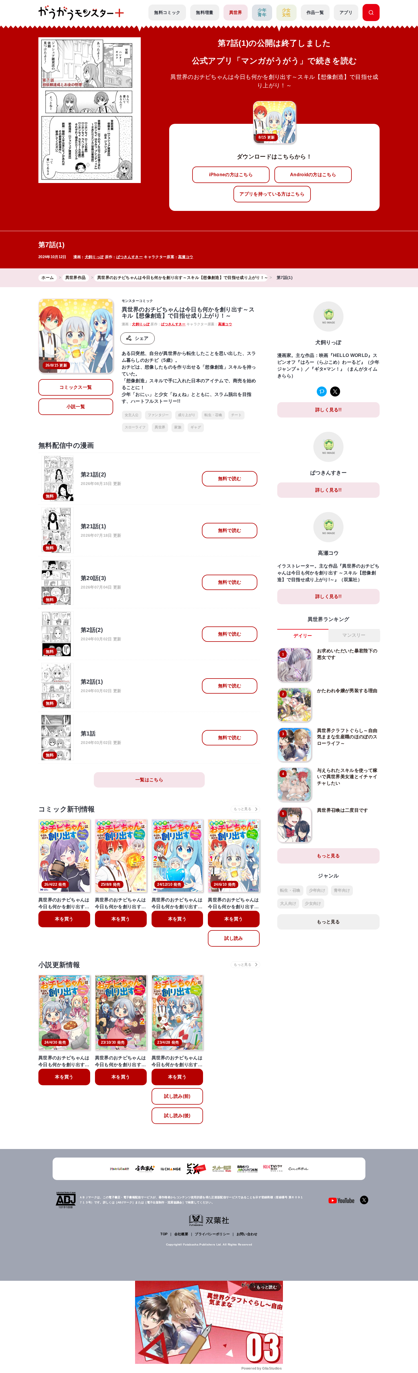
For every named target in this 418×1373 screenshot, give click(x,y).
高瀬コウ (185, 257)
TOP (163, 1234)
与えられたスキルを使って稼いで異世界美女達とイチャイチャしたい (347, 777)
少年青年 (262, 12)
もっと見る (328, 855)
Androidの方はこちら (313, 174)
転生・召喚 (213, 415)
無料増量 (204, 12)
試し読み (233, 938)
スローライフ (135, 427)
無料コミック (167, 12)
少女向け (313, 903)
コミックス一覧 (75, 387)
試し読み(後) (177, 1115)
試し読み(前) (177, 1096)
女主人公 (132, 415)
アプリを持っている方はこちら (271, 194)
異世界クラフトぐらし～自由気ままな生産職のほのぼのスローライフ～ (347, 737)
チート (236, 415)
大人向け (288, 903)
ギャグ (196, 427)
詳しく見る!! (328, 409)
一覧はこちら (149, 779)
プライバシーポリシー (212, 1234)
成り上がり (187, 415)
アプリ (346, 12)
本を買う (64, 918)
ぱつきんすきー (129, 257)
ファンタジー (158, 415)
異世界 (235, 12)
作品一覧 (315, 12)
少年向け (317, 890)
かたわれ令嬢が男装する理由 (347, 690)
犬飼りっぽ (94, 257)
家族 (177, 427)
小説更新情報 (59, 965)
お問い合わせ (247, 1234)
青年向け (342, 890)
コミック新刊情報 (66, 809)
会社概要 (181, 1234)
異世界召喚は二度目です (342, 810)
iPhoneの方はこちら (231, 174)
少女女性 (286, 12)
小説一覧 (76, 406)
